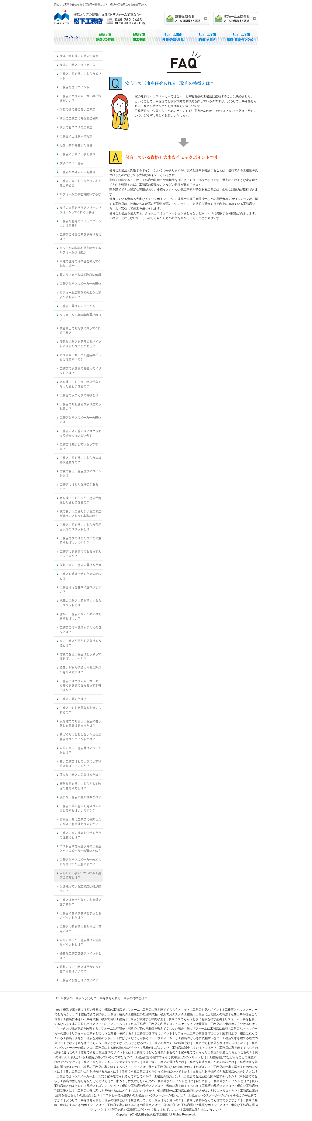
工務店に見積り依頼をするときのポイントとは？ (80, 915)
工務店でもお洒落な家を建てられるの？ (80, 710)
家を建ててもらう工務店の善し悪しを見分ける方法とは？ (80, 723)
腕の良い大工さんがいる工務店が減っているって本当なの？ (80, 513)
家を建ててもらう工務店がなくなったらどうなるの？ (80, 384)
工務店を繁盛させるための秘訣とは (80, 576)
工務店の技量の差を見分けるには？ (80, 236)
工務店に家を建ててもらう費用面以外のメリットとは (80, 527)
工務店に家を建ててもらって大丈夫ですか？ (80, 554)
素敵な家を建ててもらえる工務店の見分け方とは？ (80, 786)
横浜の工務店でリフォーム (77, 64)
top (58, 1009)
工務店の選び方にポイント (77, 305)
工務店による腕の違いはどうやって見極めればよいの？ (80, 433)
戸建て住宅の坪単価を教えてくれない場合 (80, 263)
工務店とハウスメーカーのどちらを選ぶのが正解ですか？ (80, 862)
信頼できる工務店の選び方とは (80, 564)
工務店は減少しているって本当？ (79, 446)
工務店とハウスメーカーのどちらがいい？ (80, 98)
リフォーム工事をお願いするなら (80, 196)
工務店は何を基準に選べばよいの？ (80, 589)
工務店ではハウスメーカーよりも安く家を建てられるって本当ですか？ (80, 685)
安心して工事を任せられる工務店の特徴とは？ (80, 875)
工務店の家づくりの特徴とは (79, 395)
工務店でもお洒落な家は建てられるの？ (80, 406)
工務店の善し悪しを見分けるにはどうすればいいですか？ (80, 808)
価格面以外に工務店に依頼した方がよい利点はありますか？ (80, 821)
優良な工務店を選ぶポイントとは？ (80, 955)
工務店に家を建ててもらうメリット (80, 76)
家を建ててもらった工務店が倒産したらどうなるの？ (80, 500)
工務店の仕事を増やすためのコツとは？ (80, 629)
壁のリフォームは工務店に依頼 (80, 274)
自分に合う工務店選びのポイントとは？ (80, 750)
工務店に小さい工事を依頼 (77, 154)
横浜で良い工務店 (71, 163)
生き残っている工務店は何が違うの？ (80, 888)
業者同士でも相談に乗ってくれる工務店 (80, 330)
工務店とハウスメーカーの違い (80, 283)
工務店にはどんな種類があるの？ (79, 487)
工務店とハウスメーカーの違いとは (80, 420)
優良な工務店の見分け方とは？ (80, 774)
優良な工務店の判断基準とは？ (80, 797)
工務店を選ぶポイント (74, 87)
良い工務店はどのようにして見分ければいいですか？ (80, 763)
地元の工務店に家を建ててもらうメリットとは (80, 603)
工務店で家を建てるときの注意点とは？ (80, 929)
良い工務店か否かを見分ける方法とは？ (80, 643)
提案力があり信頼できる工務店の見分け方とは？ (80, 670)
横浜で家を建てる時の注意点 (79, 55)
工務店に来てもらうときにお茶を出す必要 (80, 183)
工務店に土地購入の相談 (76, 136)
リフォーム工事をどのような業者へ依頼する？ (80, 295)
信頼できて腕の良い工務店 (77, 109)
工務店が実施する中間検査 (77, 172)
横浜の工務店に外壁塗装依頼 (79, 118)
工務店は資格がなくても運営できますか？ (80, 902)
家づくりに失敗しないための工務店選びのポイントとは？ (80, 737)
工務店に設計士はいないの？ (79, 980)
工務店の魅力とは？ (73, 698)
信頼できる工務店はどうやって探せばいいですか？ (80, 656)
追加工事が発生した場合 (76, 145)
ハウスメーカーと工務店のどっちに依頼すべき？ (80, 357)
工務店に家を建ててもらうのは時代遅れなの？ (80, 460)
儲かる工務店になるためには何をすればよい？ (80, 616)
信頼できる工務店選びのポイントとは (80, 473)
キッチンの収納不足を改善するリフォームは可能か (80, 250)
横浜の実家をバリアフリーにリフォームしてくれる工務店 (80, 210)
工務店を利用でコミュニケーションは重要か (80, 223)
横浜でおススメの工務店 (76, 127)
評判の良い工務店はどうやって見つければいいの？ (80, 969)
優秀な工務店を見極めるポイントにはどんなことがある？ (80, 344)
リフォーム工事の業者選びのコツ (80, 317)
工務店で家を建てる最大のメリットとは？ (80, 370)
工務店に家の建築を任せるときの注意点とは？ (80, 835)
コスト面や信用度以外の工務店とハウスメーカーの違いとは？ (80, 848)
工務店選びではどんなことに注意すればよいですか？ (80, 540)
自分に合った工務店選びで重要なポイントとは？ (80, 942)
